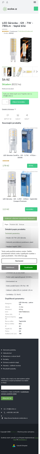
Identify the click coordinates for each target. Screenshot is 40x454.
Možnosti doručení (8, 89)
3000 (20, 318)
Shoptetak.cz (22, 440)
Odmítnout (10, 267)
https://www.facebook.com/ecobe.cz (15, 418)
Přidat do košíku (19, 102)
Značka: (9, 33)
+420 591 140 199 (12, 412)
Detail (31, 166)
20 (20, 326)
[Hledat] (3, 2)
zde (26, 256)
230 (20, 329)
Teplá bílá (22, 321)
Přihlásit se (7, 398)
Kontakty (6, 359)
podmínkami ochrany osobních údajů (15, 393)
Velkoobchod (7, 353)
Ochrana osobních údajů (11, 362)
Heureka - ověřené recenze (12, 366)
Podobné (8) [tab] (14, 224)
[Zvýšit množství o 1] (9, 101)
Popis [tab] (6, 224)
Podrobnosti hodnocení (25, 31)
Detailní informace (8, 109)
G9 (20, 331)
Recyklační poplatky (9, 369)
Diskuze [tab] (21, 224)
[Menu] (35, 2)
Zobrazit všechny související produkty (20, 218)
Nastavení (19, 261)
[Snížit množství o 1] (9, 103)
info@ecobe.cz (8, 96)
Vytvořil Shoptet (22, 446)
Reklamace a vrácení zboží (11, 356)
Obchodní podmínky (9, 350)
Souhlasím (28, 267)
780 (20, 334)
